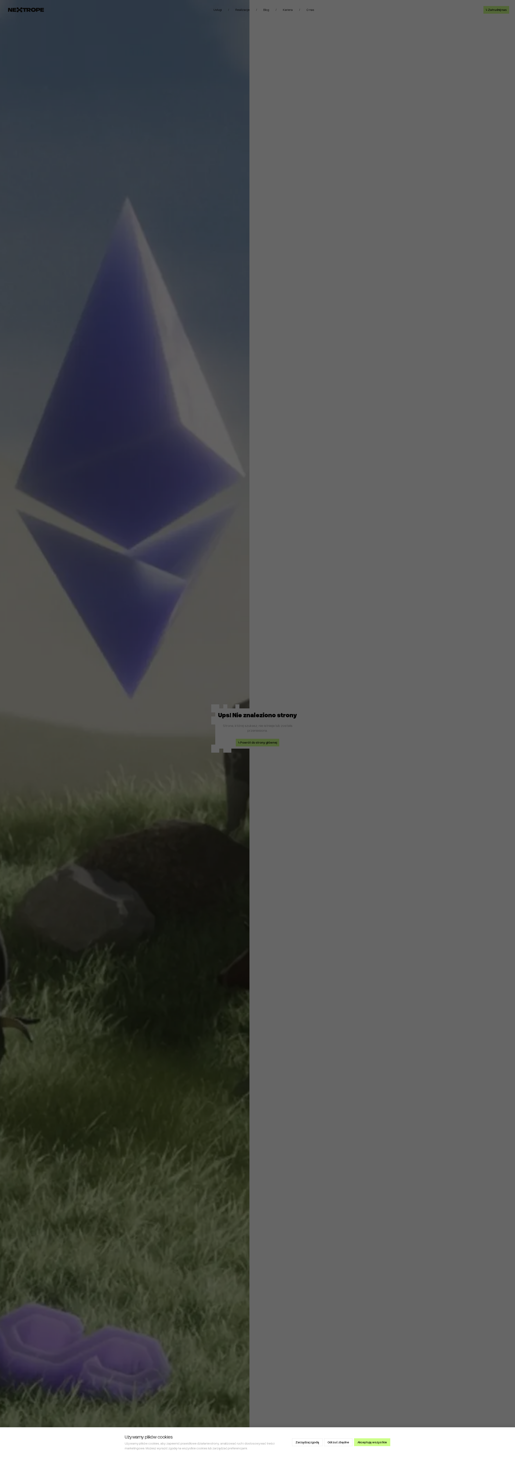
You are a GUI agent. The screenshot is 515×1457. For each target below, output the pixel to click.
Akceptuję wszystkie (372, 1442)
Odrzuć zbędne (338, 1442)
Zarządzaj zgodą (307, 1442)
